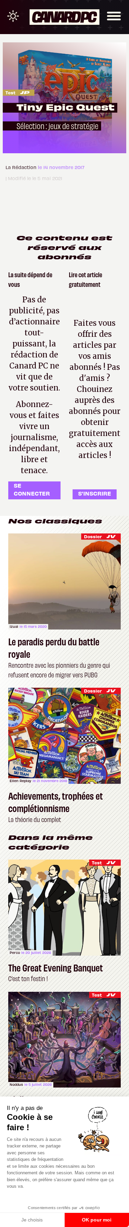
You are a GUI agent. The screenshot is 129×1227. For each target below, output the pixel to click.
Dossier (93, 536)
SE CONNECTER (32, 489)
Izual (14, 626)
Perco (15, 952)
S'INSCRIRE (94, 493)
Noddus (16, 1084)
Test (10, 92)
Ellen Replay (20, 781)
